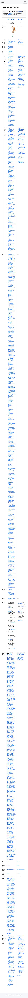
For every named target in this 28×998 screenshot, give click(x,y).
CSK (8, 685)
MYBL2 (8, 772)
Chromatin (10, 43)
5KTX (8, 900)
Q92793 (8, 873)
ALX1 (10, 657)
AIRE (13, 656)
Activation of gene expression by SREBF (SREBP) (11, 311)
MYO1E (8, 773)
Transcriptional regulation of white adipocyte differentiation (11, 343)
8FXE (8, 929)
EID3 (13, 694)
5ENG (8, 894)
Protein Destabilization (11, 194)
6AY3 (10, 910)
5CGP (8, 893)
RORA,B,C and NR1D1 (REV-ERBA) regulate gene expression (11, 585)
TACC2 (10, 836)
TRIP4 (11, 845)
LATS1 (8, 755)
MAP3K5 (12, 759)
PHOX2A (12, 790)
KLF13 (8, 752)
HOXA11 (12, 731)
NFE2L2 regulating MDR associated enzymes (11, 486)
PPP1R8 (8, 798)
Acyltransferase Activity (11, 90)
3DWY (8, 884)
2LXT (8, 883)
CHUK (12, 677)
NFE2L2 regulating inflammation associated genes (11, 466)
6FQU (8, 914)
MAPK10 (12, 760)
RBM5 (11, 807)
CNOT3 (8, 681)
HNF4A (8, 730)
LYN (7, 757)
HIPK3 (11, 722)
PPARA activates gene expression (11, 273)
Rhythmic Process (10, 219)
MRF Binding (10, 94)
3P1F (10, 885)
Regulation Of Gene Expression (21, 944)
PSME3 (8, 801)
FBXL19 (8, 702)
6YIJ (10, 917)
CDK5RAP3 (9, 672)
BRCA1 (8, 666)
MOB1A (12, 768)
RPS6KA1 (9, 810)
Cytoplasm (10, 51)
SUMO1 (8, 835)
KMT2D (11, 753)
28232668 (13, 622)
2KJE (10, 880)
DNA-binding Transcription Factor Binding (11, 124)
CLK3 (20, 653)
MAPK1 (8, 760)
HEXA (8, 721)
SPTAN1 (11, 827)
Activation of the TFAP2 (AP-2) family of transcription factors (11, 380)
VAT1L (14, 849)
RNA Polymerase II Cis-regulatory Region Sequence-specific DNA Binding (21, 59)
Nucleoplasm (10, 46)
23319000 (13, 615)
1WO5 (13, 878)
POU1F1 (12, 794)
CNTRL (11, 681)
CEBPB (11, 674)
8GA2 (10, 930)
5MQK (11, 903)
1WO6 (8, 879)
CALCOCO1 (9, 667)
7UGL (8, 924)
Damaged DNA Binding (11, 64)
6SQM (13, 916)
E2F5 (10, 691)
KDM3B (8, 748)
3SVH (13, 885)
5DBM (11, 893)
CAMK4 (13, 667)
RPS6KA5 (9, 812)
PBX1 (10, 787)
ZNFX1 (11, 859)
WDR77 (13, 850)
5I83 (10, 896)
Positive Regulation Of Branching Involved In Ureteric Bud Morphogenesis (21, 159)
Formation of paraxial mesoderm (10, 462)
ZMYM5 (12, 856)
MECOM (8, 766)
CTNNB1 (8, 688)
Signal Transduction (10, 163)
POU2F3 (8, 795)
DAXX (11, 689)
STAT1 (11, 831)
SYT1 (8, 836)
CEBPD (8, 675)
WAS (10, 850)
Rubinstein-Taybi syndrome (11, 599)
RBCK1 (11, 805)
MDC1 (8, 764)
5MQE (13, 902)
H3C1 (11, 717)
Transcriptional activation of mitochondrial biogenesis (11, 306)
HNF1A (8, 729)
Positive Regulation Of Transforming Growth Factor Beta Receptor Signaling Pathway (11, 188)
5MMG (11, 901)
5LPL (13, 900)
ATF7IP (10, 663)
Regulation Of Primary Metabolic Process (21, 955)
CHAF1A (8, 676)
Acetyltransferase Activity (11, 85)
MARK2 (8, 763)
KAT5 (14, 745)
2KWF (13, 880)
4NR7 (8, 889)
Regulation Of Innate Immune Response (21, 941)
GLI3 (8, 711)
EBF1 (13, 691)
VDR (8, 850)
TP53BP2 (9, 842)
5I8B (8, 897)
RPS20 (13, 809)
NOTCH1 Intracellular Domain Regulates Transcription (10, 294)
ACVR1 (8, 656)
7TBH (10, 923)
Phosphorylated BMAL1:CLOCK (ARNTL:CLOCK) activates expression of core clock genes (11, 559)
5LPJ (10, 900)
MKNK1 (8, 768)
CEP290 (12, 675)
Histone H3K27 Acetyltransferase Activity (11, 101)
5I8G (10, 897)
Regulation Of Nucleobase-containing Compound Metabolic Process (11, 980)
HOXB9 (11, 736)
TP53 (12, 841)
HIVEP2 (12, 723)
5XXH (8, 909)
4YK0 (13, 892)
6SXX (8, 917)
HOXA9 (8, 732)
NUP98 (11, 785)
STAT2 (8, 832)
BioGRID (10, 13)
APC (14, 661)
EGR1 (8, 694)
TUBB (12, 846)
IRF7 (8, 744)
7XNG (13, 926)
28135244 (20, 615)
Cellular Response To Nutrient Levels (11, 197)
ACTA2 (8, 654)
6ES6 (13, 911)
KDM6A (11, 748)
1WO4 (11, 878)
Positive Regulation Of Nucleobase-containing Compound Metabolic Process (11, 949)
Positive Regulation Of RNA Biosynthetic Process (11, 937)
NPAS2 (13, 782)
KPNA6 (11, 754)
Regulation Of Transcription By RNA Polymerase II (11, 156)
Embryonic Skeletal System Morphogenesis (21, 153)
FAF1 (11, 700)
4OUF (10, 891)
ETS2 (10, 699)
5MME (8, 901)
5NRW (8, 905)
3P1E (8, 885)
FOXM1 (11, 704)
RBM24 (8, 807)
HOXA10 (8, 731)
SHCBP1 (12, 817)
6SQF (11, 916)
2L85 (10, 882)
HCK (14, 718)
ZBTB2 (14, 854)
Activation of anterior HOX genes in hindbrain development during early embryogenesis (11, 363)
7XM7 (8, 926)
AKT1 (8, 657)
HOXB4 (8, 735)
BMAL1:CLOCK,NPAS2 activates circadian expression (11, 261)
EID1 (11, 694)
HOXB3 (11, 734)
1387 (8, 861)
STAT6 (11, 833)
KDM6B (8, 749)
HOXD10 (8, 737)
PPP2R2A (13, 798)
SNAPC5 (11, 822)
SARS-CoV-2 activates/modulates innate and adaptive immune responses (11, 445)
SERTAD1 (9, 814)
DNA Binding (20, 77)
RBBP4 (11, 804)
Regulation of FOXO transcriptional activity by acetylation (11, 432)
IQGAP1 (11, 741)
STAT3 (11, 832)
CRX (14, 684)
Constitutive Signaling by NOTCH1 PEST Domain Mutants (11, 316)
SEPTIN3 (13, 813)
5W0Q (13, 907)
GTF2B (8, 714)
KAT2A (8, 745)
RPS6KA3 (13, 810)
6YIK (13, 917)
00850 (18, 865)
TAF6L (14, 836)
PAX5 (8, 787)
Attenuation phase (10, 335)
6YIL (8, 919)
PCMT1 (13, 787)
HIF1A (11, 721)
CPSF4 (11, 682)
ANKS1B (12, 659)
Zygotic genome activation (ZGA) (11, 503)
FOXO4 (8, 707)
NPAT (8, 784)
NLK (11, 782)
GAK (11, 708)
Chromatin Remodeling (10, 149)
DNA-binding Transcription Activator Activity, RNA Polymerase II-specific (21, 73)
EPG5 (11, 698)
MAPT (11, 762)
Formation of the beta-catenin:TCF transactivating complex (11, 279)
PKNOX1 (19, 659)
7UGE (13, 923)
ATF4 (8, 663)
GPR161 (12, 712)
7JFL (10, 920)
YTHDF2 (8, 853)
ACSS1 (11, 653)
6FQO (10, 912)
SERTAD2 (13, 814)
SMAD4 (8, 821)
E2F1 (8, 691)
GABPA (8, 708)
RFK (8, 808)
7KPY (10, 921)
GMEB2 (8, 712)
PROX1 (11, 800)
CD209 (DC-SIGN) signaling (11, 369)
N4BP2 (8, 775)
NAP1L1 (11, 775)
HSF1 (8, 740)
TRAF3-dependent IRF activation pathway (11, 420)
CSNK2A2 (9, 686)
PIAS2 (11, 791)
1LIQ (10, 877)
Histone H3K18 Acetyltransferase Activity (11, 97)
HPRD (9, 14)
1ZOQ (13, 879)
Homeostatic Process (10, 202)
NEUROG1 (9, 778)
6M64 (10, 915)
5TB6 (10, 906)
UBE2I (12, 847)
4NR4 (8, 888)
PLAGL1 (8, 792)
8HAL (13, 930)
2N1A (10, 883)
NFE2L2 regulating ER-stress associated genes (11, 491)
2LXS (12, 882)
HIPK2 (8, 722)
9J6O (13, 932)
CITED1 (11, 679)
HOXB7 (21, 19)
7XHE (8, 925)
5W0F (8, 907)
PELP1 (11, 789)
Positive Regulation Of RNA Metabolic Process (11, 956)
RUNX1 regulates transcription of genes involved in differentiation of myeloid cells (11, 386)
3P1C (11, 884)
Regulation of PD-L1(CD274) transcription (11, 549)
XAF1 (10, 851)
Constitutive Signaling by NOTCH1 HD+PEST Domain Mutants (11, 322)
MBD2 (11, 763)
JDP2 (10, 744)
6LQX (8, 915)
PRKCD (8, 799)
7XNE (10, 926)
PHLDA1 (8, 790)
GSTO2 (11, 713)
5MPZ (11, 902)
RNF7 (14, 808)
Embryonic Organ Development (21, 150)
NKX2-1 (8, 782)
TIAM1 (11, 840)
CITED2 (8, 680)
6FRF (13, 914)
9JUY (10, 933)
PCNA (8, 789)
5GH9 (13, 894)
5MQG (8, 903)
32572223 (10, 607)
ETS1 (8, 699)
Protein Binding (11, 82)
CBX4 (13, 670)
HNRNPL (12, 730)
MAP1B (8, 759)
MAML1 (8, 758)
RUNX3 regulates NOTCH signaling (11, 390)
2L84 (8, 882)
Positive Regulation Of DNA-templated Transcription (11, 209)
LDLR (11, 755)
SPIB (8, 827)
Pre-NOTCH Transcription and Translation (11, 266)
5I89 (14, 896)
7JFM (13, 920)
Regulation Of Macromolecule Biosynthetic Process (21, 950)
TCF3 (11, 837)
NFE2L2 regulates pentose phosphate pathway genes (12, 476)
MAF (10, 757)
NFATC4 (8, 780)
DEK (14, 690)
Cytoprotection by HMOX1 (11, 449)
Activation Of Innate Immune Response (21, 968)
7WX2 (10, 924)
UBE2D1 (8, 847)
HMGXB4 (12, 727)
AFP (11, 656)
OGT (14, 785)
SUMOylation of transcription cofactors (11, 353)
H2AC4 (11, 714)
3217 (18, 861)
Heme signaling (11, 451)
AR (9, 662)
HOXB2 (8, 734)
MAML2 (11, 758)
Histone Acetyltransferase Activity (11, 79)
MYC (11, 772)
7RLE (13, 921)
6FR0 (10, 914)
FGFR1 (8, 703)
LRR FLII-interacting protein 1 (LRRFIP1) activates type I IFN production (11, 328)
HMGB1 (12, 726)
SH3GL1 (8, 817)
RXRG (12, 812)
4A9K (8, 887)
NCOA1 (8, 776)
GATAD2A (9, 709)
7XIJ (13, 925)
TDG (13, 837)
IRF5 (12, 743)
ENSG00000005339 (11, 869)
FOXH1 (8, 704)
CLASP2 (12, 680)
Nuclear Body (11, 54)
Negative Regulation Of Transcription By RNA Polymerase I (11, 176)
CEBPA (8, 674)
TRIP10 (8, 845)
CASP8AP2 (9, 670)
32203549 (23, 606)
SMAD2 (8, 819)
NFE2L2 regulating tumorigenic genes (10, 481)
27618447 (20, 603)
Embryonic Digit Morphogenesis (11, 205)
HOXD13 (8, 739)
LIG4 (13, 755)
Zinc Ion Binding (11, 83)
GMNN (18, 656)
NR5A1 (8, 785)
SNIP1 (10, 823)
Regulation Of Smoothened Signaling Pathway (11, 170)
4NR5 (10, 888)
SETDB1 (13, 815)
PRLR (8, 800)
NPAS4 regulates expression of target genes (11, 458)
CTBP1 (12, 686)
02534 (8, 865)
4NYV (10, 889)
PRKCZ (11, 799)
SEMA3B (9, 813)
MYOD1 (11, 773)
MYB (8, 771)
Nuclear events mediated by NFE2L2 (11, 454)
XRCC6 (13, 851)
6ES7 (8, 912)
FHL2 (11, 703)
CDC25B (8, 671)
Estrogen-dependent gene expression (11, 416)
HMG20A (11, 725)
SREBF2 (8, 830)
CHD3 (12, 676)
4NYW (13, 889)
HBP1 (11, 718)
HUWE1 (13, 740)
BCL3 (11, 665)
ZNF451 (12, 858)
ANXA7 (8, 661)
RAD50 (8, 804)
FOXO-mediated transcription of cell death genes (11, 427)
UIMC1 (10, 849)
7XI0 (10, 925)
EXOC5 (8, 700)
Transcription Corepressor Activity (10, 76)
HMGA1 (8, 726)
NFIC (14, 781)
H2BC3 (11, 716)
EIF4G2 (8, 697)
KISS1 (11, 750)
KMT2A (8, 753)
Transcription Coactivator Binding (10, 58)
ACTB (11, 654)
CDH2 (12, 671)
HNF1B (11, 729)
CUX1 (12, 688)
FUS (11, 707)
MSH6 (11, 769)
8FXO (13, 929)
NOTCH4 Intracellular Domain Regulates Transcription (10, 410)
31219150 (10, 639)
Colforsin (10, 589)
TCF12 (8, 837)
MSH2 (8, 769)
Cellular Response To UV (11, 200)
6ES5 (11, 911)
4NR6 (13, 888)
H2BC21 (8, 716)
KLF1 (14, 750)
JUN (12, 744)
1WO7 (11, 879)
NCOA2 (11, 776)
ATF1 (12, 662)
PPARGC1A (9, 796)
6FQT (13, 912)
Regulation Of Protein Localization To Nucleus (21, 960)
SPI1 (14, 826)
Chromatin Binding (10, 62)
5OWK (13, 905)
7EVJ (8, 920)
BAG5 (8, 665)
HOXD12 (12, 737)
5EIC (13, 893)
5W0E (13, 906)
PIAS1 (8, 791)
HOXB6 (11, 735)
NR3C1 (10, 784)
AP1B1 (11, 661)
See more (8, 985)
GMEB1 (10, 711)
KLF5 (13, 752)
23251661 (13, 633)
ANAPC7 (13, 658)
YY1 (8, 854)
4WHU (10, 892)
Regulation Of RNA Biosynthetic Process (11, 965)
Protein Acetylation (10, 160)
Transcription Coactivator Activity (10, 72)
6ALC (13, 909)
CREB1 (8, 684)
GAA (13, 707)
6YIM (10, 919)
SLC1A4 (8, 818)
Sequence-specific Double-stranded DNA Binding (21, 85)
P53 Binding (10, 60)
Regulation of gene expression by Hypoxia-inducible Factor (11, 256)
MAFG (12, 757)
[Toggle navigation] (25, 2)
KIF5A (8, 750)
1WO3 (8, 878)
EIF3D (11, 695)
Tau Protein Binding (10, 105)
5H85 (8, 896)
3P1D (13, 884)
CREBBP (11, 19)
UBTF (8, 849)
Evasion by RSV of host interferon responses (11, 506)
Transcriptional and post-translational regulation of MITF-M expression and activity (11, 533)
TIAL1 (8, 840)
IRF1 (8, 743)
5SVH (8, 906)
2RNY (13, 883)
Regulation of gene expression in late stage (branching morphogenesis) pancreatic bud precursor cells (11, 286)
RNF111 (10, 808)
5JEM (8, 898)
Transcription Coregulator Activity (10, 68)
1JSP (8, 877)
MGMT (8, 767)
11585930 (20, 11)
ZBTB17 (10, 854)
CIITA (8, 679)
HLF (7, 725)
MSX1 (13, 769)
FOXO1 (8, 705)
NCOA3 (8, 777)
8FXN (10, 929)
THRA (14, 839)
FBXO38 (12, 702)
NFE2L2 (8, 781)
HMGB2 (8, 727)
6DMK (8, 911)
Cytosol (9, 52)
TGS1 (11, 839)
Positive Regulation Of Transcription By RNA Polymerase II (11, 215)
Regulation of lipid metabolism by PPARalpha (11, 357)
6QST (13, 915)
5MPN (8, 902)
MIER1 (11, 767)
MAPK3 (8, 762)
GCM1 (12, 709)
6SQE (8, 916)
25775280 (13, 629)
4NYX (8, 891)
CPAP (8, 682)
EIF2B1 (8, 695)
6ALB (10, 909)
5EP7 (11, 894)
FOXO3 (11, 705)
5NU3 (11, 905)
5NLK (14, 903)
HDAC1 (8, 720)
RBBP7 (8, 805)
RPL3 (8, 809)
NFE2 (11, 780)
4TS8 (8, 892)
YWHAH (12, 853)
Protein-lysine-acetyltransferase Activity (11, 115)
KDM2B (11, 746)
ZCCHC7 (8, 855)
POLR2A (8, 794)
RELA (14, 807)
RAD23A (12, 803)
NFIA (11, 781)
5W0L (10, 907)
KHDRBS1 (12, 749)
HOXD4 (12, 739)
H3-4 (9, 717)
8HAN (11, 932)
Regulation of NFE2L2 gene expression (11, 496)
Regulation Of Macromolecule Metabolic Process (21, 972)
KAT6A (8, 746)
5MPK (14, 901)
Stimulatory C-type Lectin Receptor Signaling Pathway (11, 144)
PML (11, 792)
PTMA (11, 801)
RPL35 (10, 809)
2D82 (8, 880)
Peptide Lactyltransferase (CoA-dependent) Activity (11, 119)
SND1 (8, 823)
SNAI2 (8, 822)
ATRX (14, 663)
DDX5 (11, 690)
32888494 (10, 619)
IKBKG (8, 741)
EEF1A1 (8, 693)
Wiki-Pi (3, 2)
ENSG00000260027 (21, 869)
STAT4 (8, 833)
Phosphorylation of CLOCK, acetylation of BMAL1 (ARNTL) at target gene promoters (11, 567)
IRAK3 (18, 657)
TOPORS (9, 841)
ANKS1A (8, 659)
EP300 (8, 698)
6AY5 (13, 910)
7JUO (8, 921)
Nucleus (9, 45)
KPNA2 (8, 754)
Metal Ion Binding (11, 103)
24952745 (10, 642)
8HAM (8, 932)
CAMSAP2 (9, 668)
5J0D (12, 897)
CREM (11, 684)
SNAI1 (11, 821)
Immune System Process (21, 946)
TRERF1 (8, 844)
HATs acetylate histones (11, 333)
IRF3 (10, 743)
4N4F (13, 887)
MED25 (12, 766)
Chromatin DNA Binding (11, 93)
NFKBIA (21, 657)
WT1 (8, 851)
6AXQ (8, 910)
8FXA (13, 928)
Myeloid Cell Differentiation (21, 141)
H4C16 (8, 718)
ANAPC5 (8, 658)
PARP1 (18, 658)
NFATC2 (13, 778)
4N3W (10, 887)
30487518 (20, 611)
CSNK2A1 (11, 685)
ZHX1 (12, 855)
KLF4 (11, 752)
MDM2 (11, 764)
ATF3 (14, 662)
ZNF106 (8, 858)
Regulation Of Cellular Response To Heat (11, 236)
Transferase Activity (10, 87)
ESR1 (14, 698)
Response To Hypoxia (10, 140)
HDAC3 (11, 720)
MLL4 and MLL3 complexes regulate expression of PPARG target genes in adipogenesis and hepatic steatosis (11, 513)
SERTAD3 (9, 815)
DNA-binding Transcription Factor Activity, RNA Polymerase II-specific (21, 66)
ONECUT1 (9, 786)
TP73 (12, 842)
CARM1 (13, 668)
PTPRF (8, 803)
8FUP (8, 928)
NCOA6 (11, 777)
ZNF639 (8, 859)
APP (8, 662)
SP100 (10, 826)
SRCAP (8, 828)
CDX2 (13, 672)
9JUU (8, 933)
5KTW (13, 898)
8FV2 (10, 928)
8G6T (8, 930)
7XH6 (13, 924)
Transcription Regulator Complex (10, 49)
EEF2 (12, 693)
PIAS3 (14, 791)
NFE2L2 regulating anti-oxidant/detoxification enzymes (11, 471)
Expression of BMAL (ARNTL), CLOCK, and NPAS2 (11, 553)
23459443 (10, 645)
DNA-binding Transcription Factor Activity (21, 79)
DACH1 (8, 689)
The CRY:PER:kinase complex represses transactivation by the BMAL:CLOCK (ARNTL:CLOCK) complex (11, 577)
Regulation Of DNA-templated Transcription (11, 152)
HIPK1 (14, 721)
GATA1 (14, 708)
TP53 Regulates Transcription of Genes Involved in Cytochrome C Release (11, 373)
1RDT (13, 877)
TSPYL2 (8, 846)
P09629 (18, 873)
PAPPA (13, 786)
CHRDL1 (8, 677)
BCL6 (13, 665)
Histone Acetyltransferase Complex (11, 41)
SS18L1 (8, 831)
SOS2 (13, 824)
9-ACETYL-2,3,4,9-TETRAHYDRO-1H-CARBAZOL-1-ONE (11, 593)
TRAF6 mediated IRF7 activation (11, 424)
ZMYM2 (8, 856)
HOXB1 (11, 732)
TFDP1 (8, 839)
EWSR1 (13, 699)
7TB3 (8, 923)
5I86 (12, 896)
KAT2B (11, 745)
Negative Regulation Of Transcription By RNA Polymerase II (11, 130)
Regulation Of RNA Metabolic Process (11, 974)
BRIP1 (11, 666)
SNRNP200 (9, 824)
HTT (10, 740)
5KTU (10, 898)
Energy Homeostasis (10, 232)
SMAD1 (12, 818)
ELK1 (14, 697)
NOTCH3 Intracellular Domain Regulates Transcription (10, 398)
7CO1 (12, 919)
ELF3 (11, 697)
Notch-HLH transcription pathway (10, 339)
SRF (12, 830)
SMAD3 (11, 819)
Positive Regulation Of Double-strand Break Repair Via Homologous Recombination (11, 249)
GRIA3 (8, 713)
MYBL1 (10, 771)
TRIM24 (12, 844)
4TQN (13, 891)
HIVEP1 (8, 723)
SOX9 (8, 826)
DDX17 (8, 690)
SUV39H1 (12, 835)
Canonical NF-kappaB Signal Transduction (11, 166)
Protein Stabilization (10, 222)
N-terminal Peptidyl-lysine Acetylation (11, 182)
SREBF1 (12, 828)
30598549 (10, 611)
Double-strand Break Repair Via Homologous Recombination (11, 136)
